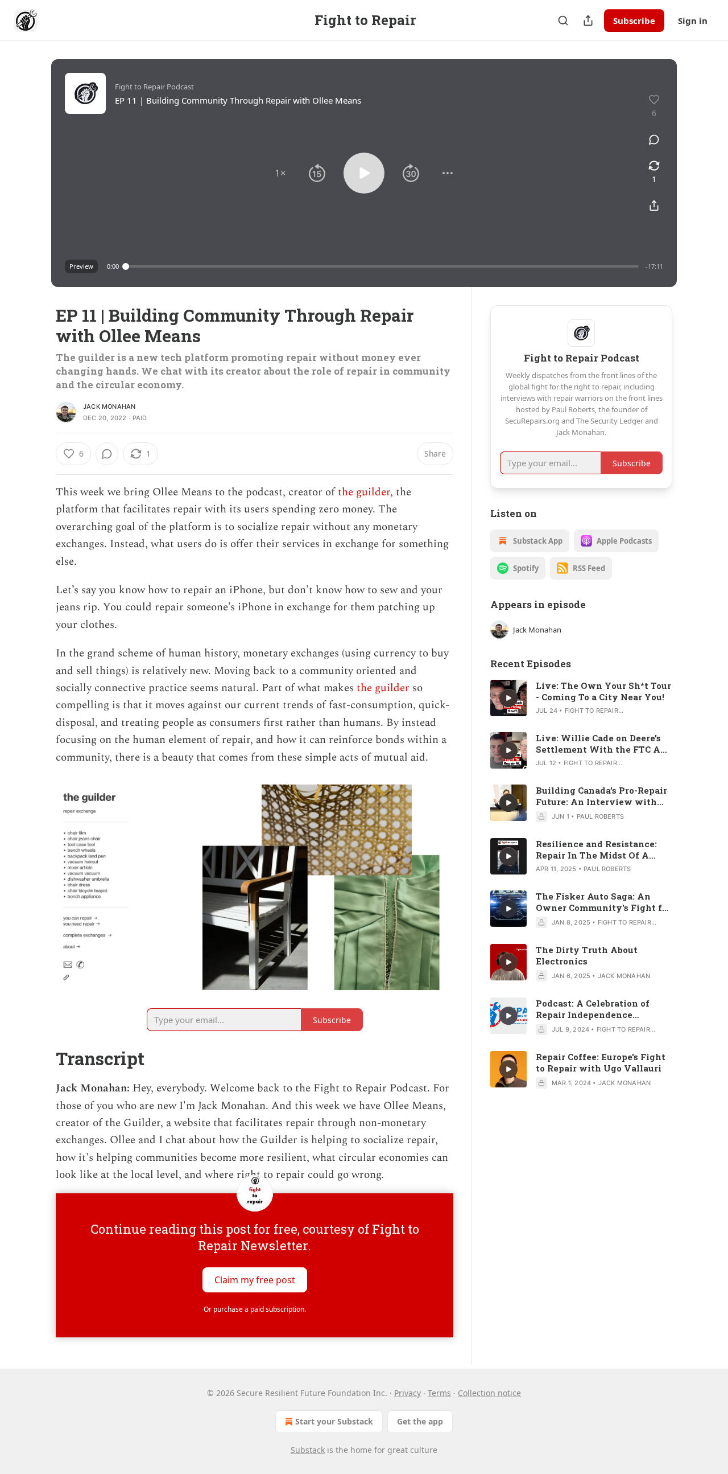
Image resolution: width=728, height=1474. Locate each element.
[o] (508, 698)
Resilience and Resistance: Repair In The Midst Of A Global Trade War (596, 849)
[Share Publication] (588, 20)
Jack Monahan (109, 406)
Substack (308, 1449)
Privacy (407, 1392)
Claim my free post (254, 1279)
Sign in (693, 20)
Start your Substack (334, 1421)
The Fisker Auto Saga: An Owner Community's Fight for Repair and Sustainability (603, 901)
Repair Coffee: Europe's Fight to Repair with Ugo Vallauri (600, 1062)
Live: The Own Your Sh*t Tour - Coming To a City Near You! (603, 691)
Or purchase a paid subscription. (255, 1309)
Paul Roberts (600, 816)
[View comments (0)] (654, 139)
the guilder (364, 492)
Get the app (420, 1421)
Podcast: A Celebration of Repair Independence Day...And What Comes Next (599, 1008)
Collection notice (489, 1392)
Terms (439, 1392)
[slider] (382, 266)
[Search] (563, 20)
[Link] (40, 1059)
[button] (280, 173)
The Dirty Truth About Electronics (587, 955)
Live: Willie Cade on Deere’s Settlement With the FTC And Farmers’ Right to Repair (604, 743)
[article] (581, 698)
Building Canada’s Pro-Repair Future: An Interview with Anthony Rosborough (601, 796)
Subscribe (634, 20)
